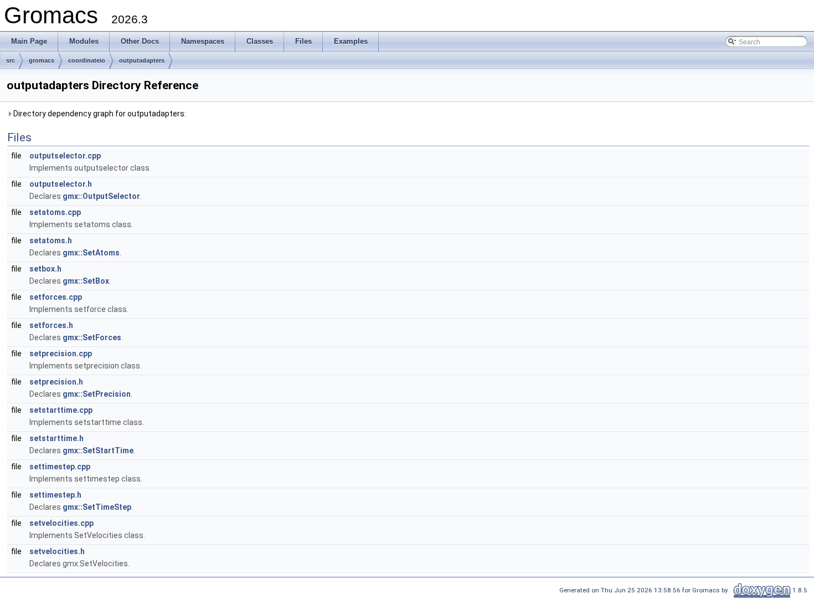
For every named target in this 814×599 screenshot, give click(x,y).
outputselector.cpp (65, 155)
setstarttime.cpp (60, 410)
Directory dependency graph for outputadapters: (99, 113)
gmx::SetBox (86, 281)
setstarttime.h (56, 438)
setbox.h (45, 268)
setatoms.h (50, 240)
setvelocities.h (57, 551)
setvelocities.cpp (61, 523)
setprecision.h (56, 381)
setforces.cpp (55, 297)
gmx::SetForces (92, 337)
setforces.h (51, 325)
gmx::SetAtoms (91, 252)
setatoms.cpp (55, 212)
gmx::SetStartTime (98, 450)
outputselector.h (60, 184)
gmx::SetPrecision (97, 394)
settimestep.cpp (59, 466)
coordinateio (86, 60)
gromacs (41, 60)
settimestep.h (55, 494)
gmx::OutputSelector (101, 196)
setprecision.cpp (60, 353)
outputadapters (141, 60)
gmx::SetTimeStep (97, 507)
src (10, 60)
